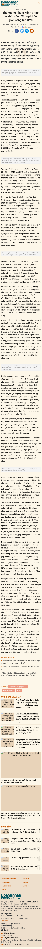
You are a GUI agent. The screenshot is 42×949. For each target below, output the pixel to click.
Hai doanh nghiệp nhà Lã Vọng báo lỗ (24, 858)
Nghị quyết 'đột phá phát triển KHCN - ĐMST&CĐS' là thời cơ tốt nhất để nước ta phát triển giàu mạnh (28, 743)
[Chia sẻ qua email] (32, 31)
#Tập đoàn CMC (8, 690)
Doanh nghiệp (21, 10)
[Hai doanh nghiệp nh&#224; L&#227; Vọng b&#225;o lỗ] (5, 859)
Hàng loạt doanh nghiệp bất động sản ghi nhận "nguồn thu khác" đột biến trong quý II (26, 841)
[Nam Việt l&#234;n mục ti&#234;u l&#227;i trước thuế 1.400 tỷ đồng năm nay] (5, 868)
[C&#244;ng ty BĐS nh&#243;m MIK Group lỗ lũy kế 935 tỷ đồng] (5, 850)
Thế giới (25, 882)
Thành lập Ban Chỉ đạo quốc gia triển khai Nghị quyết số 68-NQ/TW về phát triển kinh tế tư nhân (18, 674)
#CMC (19, 690)
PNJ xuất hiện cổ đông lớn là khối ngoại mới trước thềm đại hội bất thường (25, 831)
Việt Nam (26, 879)
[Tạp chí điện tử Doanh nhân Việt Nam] (9, 3)
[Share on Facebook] (17, 31)
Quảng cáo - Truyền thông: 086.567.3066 (16, 944)
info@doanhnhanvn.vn (10, 938)
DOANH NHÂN (6, 882)
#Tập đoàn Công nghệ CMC (18, 686)
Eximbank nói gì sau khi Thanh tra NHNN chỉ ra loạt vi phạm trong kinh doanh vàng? (20, 662)
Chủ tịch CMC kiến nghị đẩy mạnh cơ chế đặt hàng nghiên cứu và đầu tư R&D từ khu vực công (28, 718)
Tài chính (26, 886)
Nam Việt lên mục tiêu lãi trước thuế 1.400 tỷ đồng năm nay (24, 867)
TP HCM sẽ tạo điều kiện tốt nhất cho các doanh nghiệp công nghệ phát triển (18, 781)
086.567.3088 (7, 935)
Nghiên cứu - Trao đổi (9, 879)
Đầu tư (4, 889)
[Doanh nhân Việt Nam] (11, 897)
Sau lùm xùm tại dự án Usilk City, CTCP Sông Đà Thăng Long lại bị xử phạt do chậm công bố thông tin (27, 704)
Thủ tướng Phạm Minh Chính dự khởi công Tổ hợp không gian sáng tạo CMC (27, 730)
